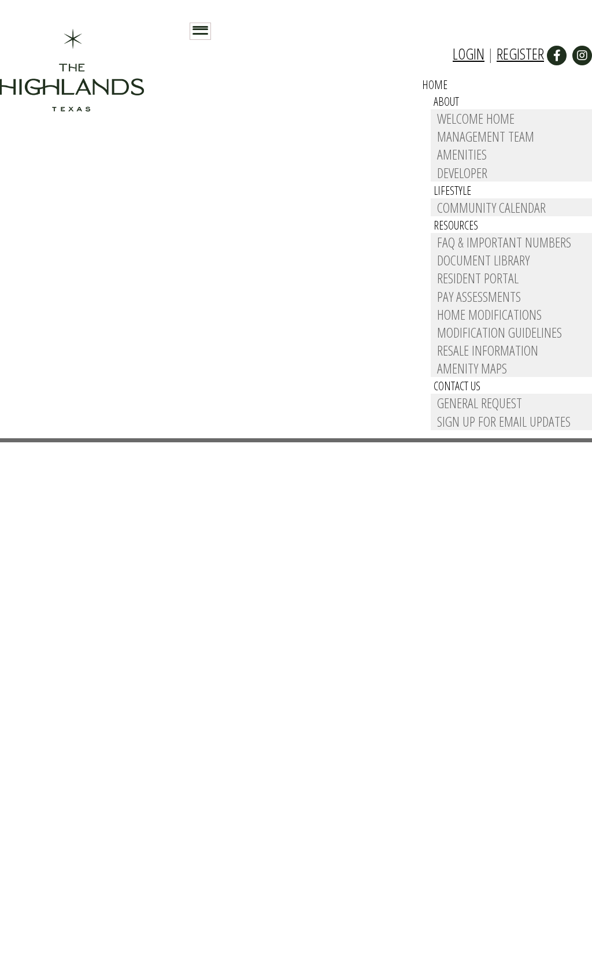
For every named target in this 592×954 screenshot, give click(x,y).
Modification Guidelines (499, 332)
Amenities (462, 154)
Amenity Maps (472, 368)
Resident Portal (478, 277)
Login (468, 53)
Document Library (483, 259)
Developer (462, 172)
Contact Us (457, 386)
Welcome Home (476, 118)
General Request (479, 402)
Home (434, 85)
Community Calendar (491, 207)
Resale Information (487, 350)
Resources (456, 225)
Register (520, 53)
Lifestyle (452, 190)
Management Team (485, 136)
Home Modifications (489, 314)
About (446, 101)
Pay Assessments (479, 296)
